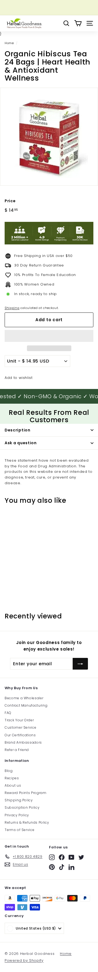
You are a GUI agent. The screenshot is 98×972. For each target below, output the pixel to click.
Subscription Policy (22, 807)
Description (17, 430)
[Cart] (78, 23)
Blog (9, 770)
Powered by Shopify (24, 960)
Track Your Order (19, 720)
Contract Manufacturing (26, 705)
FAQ (8, 712)
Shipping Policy (19, 800)
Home (9, 43)
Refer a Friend (17, 749)
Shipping (12, 308)
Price (10, 201)
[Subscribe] (80, 664)
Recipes (12, 778)
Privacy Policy (17, 815)
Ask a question (21, 443)
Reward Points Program (26, 792)
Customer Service (20, 727)
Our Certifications (20, 735)
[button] (49, 336)
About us (13, 785)
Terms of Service (19, 829)
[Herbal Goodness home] (24, 23)
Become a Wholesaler (24, 698)
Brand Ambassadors (23, 742)
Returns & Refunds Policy (27, 822)
